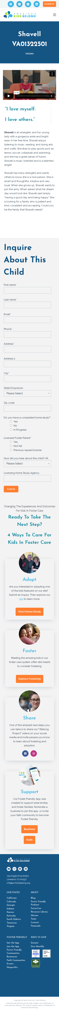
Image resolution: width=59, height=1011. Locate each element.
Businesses (12, 957)
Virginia (29, 54)
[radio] (32, 422)
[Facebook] (11, 4)
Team (33, 919)
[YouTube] (28, 4)
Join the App (13, 946)
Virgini (10, 926)
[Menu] (54, 14)
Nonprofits (12, 967)
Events (10, 964)
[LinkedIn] (37, 4)
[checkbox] (29, 426)
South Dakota (14, 919)
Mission (34, 915)
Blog (33, 898)
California (12, 898)
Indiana (10, 909)
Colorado (11, 902)
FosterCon (36, 908)
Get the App (13, 943)
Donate (49, 4)
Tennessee (12, 923)
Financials (35, 926)
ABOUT (34, 892)
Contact (35, 922)
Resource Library (39, 912)
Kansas (10, 912)
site (21, 598)
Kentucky (11, 916)
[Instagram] (19, 4)
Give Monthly (37, 946)
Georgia (11, 905)
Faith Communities (16, 960)
